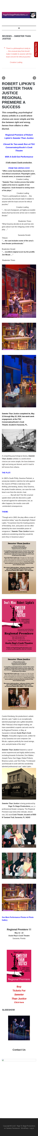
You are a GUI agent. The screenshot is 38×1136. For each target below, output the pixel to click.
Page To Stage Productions (19, 15)
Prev (3, 78)
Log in (32, 1128)
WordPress (24, 1128)
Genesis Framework (13, 1128)
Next (34, 78)
